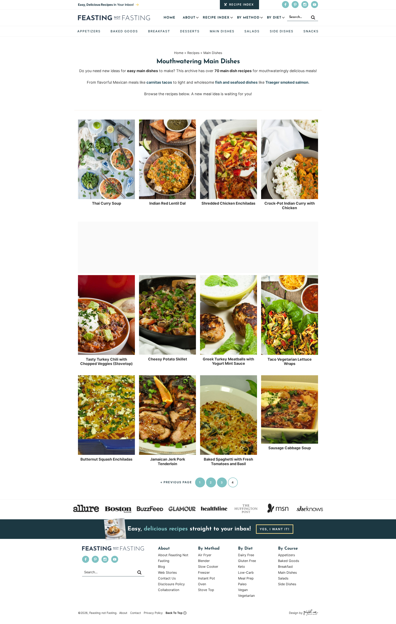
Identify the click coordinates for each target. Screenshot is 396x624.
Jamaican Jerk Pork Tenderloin (167, 461)
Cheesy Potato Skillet (167, 359)
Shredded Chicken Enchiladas (228, 203)
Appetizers (286, 555)
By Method (248, 17)
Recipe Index (241, 4)
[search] (313, 17)
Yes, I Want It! (275, 529)
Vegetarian (246, 596)
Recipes (193, 53)
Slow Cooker (208, 566)
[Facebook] (285, 4)
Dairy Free (246, 555)
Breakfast (285, 566)
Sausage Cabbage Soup (289, 448)
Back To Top (174, 613)
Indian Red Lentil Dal (167, 203)
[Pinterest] (295, 4)
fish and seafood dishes (236, 82)
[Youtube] (314, 4)
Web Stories (167, 572)
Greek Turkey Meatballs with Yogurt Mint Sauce (228, 361)
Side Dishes (287, 584)
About (189, 17)
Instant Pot (206, 578)
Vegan (243, 590)
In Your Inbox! (106, 5)
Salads (283, 578)
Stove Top (206, 590)
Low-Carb (246, 572)
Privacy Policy (153, 613)
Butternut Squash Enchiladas (106, 459)
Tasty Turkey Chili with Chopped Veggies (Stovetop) (106, 361)
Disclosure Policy (171, 584)
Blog (161, 566)
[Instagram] (304, 4)
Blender (204, 561)
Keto (241, 566)
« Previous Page (176, 482)
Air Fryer (204, 555)
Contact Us (167, 578)
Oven (202, 584)
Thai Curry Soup (106, 203)
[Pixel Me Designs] (310, 613)
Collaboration (168, 590)
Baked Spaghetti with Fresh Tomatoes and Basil (228, 461)
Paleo (242, 584)
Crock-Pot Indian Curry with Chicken (289, 205)
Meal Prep (246, 578)
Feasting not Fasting (114, 18)
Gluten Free (247, 561)
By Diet (274, 17)
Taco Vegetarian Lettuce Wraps (290, 361)
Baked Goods (288, 561)
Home (169, 17)
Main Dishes (212, 53)
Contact (135, 613)
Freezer (204, 572)
